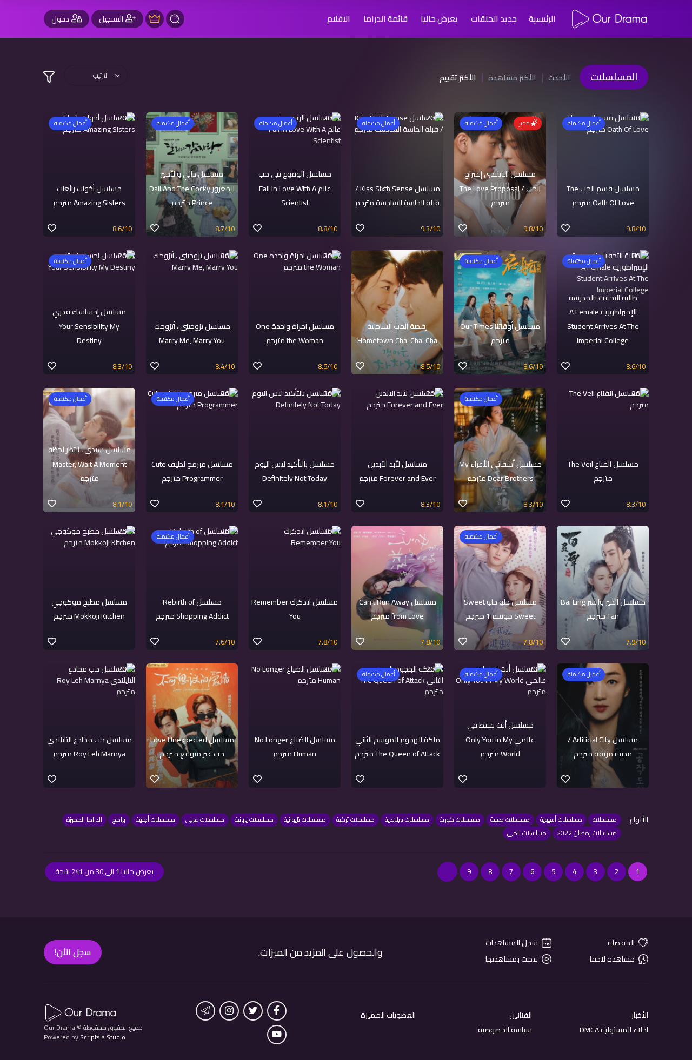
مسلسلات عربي (204, 819)
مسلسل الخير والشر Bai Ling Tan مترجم (603, 609)
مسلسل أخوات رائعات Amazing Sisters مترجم (89, 196)
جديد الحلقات (494, 18)
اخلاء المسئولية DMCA (614, 1030)
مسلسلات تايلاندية (407, 819)
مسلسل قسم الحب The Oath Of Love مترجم (603, 196)
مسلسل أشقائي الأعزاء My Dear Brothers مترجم (500, 471)
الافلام (338, 18)
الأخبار (639, 1015)
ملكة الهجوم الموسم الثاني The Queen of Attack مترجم (397, 747)
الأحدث (559, 78)
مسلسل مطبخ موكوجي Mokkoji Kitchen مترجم (89, 609)
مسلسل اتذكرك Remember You (294, 609)
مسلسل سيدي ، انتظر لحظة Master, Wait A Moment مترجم (89, 463)
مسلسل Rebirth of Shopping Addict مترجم (192, 609)
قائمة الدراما (385, 18)
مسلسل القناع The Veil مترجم (603, 471)
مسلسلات (605, 819)
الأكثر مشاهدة (512, 78)
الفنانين (520, 1015)
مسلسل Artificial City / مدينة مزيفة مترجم (603, 747)
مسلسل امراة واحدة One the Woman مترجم (295, 333)
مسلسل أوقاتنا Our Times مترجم (500, 333)
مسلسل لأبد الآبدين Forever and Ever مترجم (397, 471)
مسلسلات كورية (460, 819)
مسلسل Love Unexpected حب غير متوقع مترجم (192, 747)
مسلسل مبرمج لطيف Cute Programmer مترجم (192, 471)
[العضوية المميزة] (154, 19)
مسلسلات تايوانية (305, 819)
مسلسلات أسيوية (561, 819)
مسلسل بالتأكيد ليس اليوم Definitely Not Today (295, 471)
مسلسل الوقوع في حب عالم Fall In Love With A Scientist (294, 188)
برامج (118, 819)
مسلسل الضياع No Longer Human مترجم (295, 747)
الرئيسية (542, 18)
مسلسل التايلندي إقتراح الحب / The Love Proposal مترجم (500, 188)
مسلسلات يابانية (254, 819)
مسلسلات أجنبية (155, 819)
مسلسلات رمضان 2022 (587, 833)
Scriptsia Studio (102, 1037)
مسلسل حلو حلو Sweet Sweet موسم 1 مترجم (500, 609)
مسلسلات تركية (355, 819)
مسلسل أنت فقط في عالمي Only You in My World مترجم (500, 739)
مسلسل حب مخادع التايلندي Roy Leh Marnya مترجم (89, 747)
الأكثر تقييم (458, 78)
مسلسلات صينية (510, 819)
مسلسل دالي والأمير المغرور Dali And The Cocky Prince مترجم (192, 188)
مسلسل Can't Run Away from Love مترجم (397, 609)
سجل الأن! (73, 952)
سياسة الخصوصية (505, 1030)
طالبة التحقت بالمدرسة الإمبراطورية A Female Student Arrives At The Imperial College (603, 319)
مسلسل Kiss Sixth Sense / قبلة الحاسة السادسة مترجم (397, 196)
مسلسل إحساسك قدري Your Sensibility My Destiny (89, 326)
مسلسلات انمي (527, 833)
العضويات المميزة (388, 1015)
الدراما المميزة (84, 819)
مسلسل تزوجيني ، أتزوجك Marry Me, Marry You (192, 333)
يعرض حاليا (439, 18)
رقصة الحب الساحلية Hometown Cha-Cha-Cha (397, 333)
